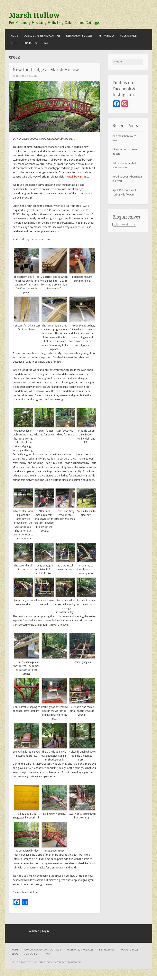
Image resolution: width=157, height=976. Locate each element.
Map (46, 43)
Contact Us (31, 43)
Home (14, 35)
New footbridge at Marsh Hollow (46, 69)
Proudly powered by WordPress (28, 962)
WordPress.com (73, 962)
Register (33, 931)
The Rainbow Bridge (76, 176)
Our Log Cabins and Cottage (42, 35)
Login (45, 931)
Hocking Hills (129, 35)
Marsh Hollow (34, 15)
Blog (14, 43)
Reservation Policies (79, 35)
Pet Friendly (106, 35)
